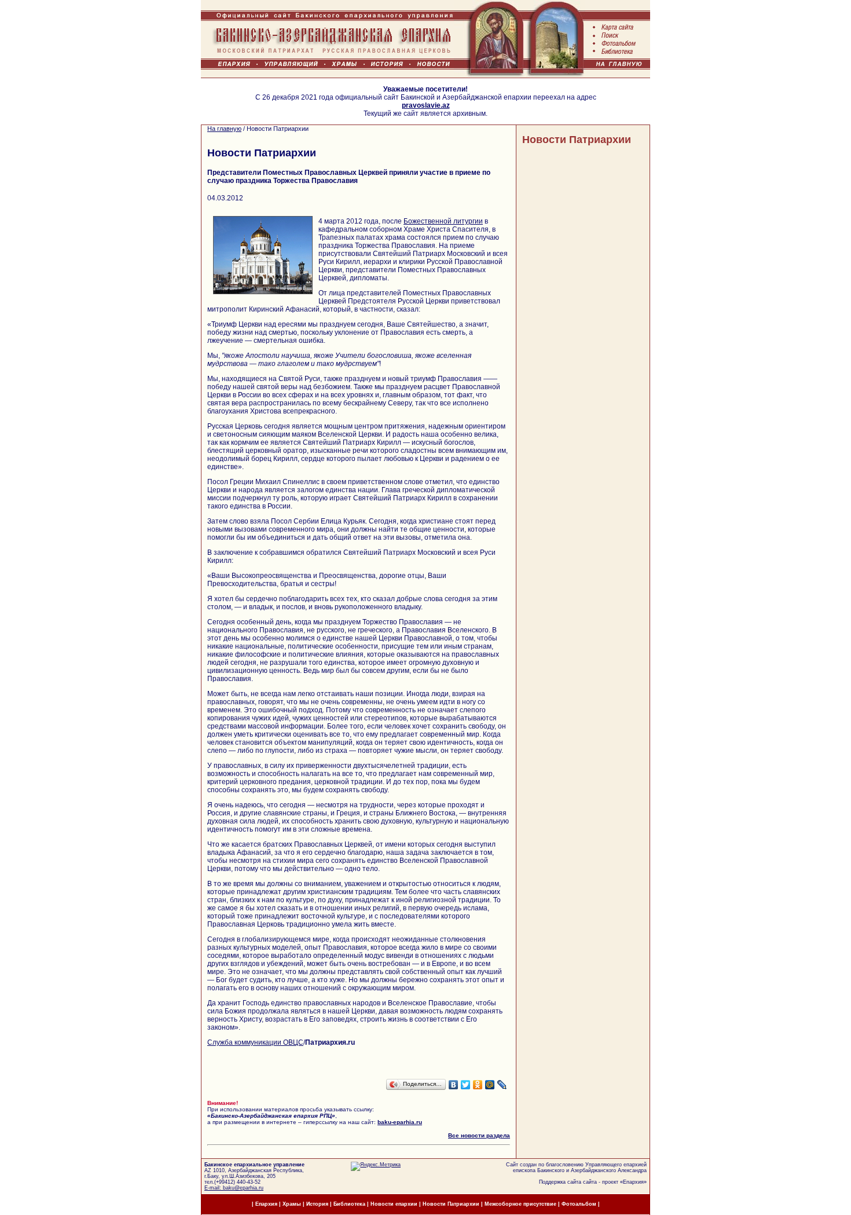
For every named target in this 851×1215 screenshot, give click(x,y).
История (317, 1204)
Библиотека (350, 1204)
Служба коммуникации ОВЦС (255, 1042)
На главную (224, 128)
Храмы (292, 1204)
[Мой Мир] (490, 1084)
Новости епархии (394, 1204)
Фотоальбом (579, 1204)
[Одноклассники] (478, 1084)
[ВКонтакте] (453, 1084)
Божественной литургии (443, 221)
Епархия (633, 1182)
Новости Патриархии (576, 139)
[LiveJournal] (502, 1084)
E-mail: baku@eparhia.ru (233, 1188)
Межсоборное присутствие (520, 1204)
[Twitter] (466, 1084)
